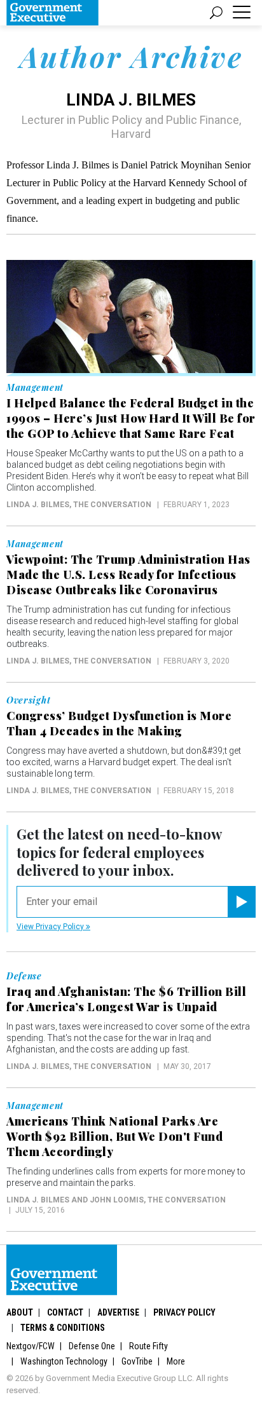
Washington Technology (63, 1361)
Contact (65, 1312)
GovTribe (137, 1361)
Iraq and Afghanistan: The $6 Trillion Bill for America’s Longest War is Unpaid (126, 999)
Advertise (118, 1312)
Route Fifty (148, 1346)
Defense (24, 976)
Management (35, 387)
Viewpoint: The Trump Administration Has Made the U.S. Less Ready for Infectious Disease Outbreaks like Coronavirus (128, 574)
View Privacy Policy (51, 926)
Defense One (92, 1346)
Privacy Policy (184, 1312)
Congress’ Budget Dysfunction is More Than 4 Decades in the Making (118, 723)
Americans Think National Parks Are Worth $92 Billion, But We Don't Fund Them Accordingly (114, 1136)
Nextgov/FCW (30, 1346)
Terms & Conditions (62, 1328)
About (19, 1312)
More (176, 1361)
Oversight (28, 700)
